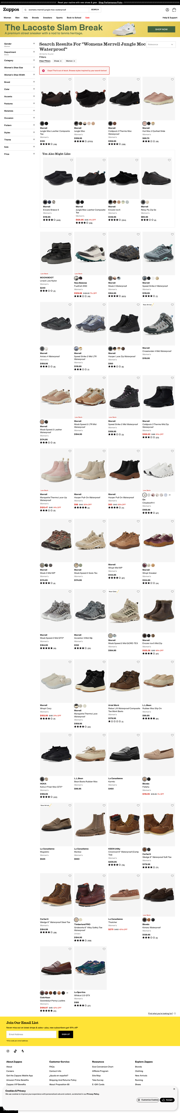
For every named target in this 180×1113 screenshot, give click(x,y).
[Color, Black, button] (46, 123)
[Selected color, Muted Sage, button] (110, 636)
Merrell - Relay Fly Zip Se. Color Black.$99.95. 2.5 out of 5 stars (156, 190)
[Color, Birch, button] (85, 706)
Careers (10, 1071)
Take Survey (97, 1080)
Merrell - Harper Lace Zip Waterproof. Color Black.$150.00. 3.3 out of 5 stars (124, 336)
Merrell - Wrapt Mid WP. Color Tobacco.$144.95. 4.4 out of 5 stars (124, 552)
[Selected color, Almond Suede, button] (144, 779)
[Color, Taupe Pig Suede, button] (85, 123)
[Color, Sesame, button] (46, 779)
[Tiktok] (15, 1051)
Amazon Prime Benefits (17, 1080)
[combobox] (55, 9)
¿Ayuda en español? (58, 1075)
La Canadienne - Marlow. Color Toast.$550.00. (90, 836)
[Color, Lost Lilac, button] (153, 278)
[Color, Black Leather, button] (153, 920)
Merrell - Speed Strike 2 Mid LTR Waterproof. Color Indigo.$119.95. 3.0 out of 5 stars (90, 336)
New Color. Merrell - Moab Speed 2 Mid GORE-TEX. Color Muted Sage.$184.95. (124, 622)
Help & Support (170, 17)
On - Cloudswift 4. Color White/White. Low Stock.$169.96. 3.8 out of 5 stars (158, 481)
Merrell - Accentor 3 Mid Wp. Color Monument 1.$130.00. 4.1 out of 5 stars (90, 622)
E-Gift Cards (98, 1084)
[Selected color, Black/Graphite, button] (42, 349)
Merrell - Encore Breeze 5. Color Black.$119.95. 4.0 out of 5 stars (58, 190)
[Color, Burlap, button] (157, 278)
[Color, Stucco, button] (147, 202)
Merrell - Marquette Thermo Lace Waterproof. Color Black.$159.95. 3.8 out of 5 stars (90, 693)
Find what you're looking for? (160, 1013)
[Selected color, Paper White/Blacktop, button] (76, 278)
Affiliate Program (100, 1071)
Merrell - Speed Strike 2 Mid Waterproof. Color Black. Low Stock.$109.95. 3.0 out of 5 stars (124, 409)
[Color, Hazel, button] (93, 123)
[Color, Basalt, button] (149, 565)
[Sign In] (167, 9)
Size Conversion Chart (102, 1066)
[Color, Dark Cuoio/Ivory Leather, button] (46, 993)
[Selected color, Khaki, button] (76, 565)
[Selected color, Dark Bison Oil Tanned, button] (144, 849)
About (9, 1066)
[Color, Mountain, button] (115, 278)
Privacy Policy (93, 1094)
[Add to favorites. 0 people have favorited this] (70, 79)
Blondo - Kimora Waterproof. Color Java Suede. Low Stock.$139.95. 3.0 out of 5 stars (158, 907)
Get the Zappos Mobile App (19, 1075)
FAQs (52, 1066)
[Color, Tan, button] (153, 123)
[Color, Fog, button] (123, 202)
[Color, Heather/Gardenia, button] (166, 495)
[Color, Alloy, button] (46, 565)
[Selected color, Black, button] (45, 202)
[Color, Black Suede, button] (149, 779)
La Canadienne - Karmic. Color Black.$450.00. (124, 765)
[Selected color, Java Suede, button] (144, 920)
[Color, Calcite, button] (127, 202)
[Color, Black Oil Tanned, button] (149, 849)
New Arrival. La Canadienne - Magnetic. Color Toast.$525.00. (56, 836)
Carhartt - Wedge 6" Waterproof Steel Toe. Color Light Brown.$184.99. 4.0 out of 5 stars (56, 907)
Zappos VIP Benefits (16, 1084)
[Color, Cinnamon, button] (115, 123)
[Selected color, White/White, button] (144, 495)
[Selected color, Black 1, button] (110, 123)
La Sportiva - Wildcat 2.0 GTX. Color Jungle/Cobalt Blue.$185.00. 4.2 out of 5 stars (90, 979)
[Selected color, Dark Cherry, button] (144, 565)
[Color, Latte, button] (80, 349)
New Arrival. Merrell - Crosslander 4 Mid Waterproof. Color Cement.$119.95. (158, 336)
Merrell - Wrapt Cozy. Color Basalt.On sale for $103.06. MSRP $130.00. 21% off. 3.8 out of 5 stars (56, 693)
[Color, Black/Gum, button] (115, 349)
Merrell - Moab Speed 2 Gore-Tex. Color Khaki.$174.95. (90, 552)
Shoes (56, 61)
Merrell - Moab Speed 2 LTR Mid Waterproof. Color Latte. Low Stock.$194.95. (90, 409)
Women (69, 61)
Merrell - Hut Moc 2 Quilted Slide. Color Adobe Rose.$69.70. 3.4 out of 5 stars (158, 111)
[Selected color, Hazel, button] (42, 422)
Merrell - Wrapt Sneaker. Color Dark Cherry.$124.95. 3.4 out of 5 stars (158, 552)
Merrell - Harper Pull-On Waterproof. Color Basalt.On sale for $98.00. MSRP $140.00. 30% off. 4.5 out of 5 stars (90, 481)
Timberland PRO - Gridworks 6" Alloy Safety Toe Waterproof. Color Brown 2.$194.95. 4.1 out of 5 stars (90, 907)
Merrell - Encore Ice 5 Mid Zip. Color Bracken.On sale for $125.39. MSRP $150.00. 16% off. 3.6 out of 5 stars (158, 622)
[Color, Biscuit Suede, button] (59, 993)
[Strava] (23, 1051)
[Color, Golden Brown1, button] (80, 920)
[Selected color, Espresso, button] (42, 123)
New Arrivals (141, 1075)
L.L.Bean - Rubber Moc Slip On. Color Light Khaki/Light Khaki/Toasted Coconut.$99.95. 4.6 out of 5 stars (158, 693)
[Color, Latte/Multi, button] (46, 349)
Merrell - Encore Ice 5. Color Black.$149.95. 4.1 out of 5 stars (123, 190)
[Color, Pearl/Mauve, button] (153, 495)
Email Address (16, 1034)
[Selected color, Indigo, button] (76, 349)
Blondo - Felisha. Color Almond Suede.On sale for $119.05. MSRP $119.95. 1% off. (158, 765)
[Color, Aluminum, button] (54, 202)
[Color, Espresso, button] (82, 202)
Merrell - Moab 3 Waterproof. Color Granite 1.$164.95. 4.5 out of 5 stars (124, 265)
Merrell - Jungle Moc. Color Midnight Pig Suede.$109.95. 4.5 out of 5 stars (90, 111)
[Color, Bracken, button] (115, 202)
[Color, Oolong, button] (80, 565)
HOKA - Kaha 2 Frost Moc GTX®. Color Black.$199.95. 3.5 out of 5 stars (56, 765)
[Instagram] (8, 1051)
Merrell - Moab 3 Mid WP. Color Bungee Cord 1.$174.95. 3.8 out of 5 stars (56, 552)
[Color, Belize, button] (115, 636)
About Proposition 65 (59, 1084)
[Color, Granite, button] (50, 565)
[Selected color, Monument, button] (144, 278)
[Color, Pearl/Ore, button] (161, 495)
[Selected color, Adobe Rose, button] (144, 123)
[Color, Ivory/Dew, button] (157, 495)
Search (95, 9)
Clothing (139, 1071)
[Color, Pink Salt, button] (89, 123)
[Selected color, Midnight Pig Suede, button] (76, 123)
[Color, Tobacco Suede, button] (50, 993)
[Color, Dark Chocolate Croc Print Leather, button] (63, 993)
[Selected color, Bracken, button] (144, 636)
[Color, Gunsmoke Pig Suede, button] (80, 123)
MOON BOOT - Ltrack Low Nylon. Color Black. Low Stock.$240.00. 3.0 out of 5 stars (56, 265)
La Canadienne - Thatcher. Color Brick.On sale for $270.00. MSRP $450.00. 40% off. (124, 907)
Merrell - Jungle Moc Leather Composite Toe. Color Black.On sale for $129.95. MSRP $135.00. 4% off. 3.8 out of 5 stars (91, 190)
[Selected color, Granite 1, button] (110, 278)
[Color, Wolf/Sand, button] (149, 495)
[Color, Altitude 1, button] (119, 278)
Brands (138, 1066)
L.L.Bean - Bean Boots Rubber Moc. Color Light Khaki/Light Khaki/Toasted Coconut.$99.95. (90, 765)
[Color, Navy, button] (49, 202)
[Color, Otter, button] (153, 636)
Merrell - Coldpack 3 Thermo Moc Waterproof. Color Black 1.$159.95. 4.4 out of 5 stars (124, 111)
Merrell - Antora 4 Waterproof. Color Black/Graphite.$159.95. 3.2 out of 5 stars (56, 336)
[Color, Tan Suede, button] (149, 920)
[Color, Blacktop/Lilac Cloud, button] (80, 278)
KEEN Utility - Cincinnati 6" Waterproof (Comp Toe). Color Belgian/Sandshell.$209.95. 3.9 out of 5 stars (124, 836)
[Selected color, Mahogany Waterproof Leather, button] (42, 993)
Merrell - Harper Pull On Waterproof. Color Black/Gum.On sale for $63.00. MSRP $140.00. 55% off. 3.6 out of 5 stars (124, 481)
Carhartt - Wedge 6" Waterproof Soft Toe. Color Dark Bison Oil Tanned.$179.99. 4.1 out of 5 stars (158, 836)
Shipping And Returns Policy (63, 1080)
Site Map (96, 1075)
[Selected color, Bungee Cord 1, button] (42, 565)
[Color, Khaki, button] (119, 349)
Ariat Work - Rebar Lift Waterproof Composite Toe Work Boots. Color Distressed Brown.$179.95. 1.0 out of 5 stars (124, 693)
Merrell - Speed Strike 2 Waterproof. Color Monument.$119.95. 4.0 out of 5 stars (158, 265)
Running (139, 1080)
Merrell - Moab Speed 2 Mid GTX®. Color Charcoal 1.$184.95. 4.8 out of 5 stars (56, 622)
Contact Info (55, 1071)
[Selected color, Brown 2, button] (76, 920)
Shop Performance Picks (110, 2)
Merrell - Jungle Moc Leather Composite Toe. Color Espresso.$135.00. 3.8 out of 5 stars (56, 111)
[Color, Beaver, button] (153, 565)
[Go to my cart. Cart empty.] (174, 9)
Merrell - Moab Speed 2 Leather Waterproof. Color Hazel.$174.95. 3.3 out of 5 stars (56, 409)
